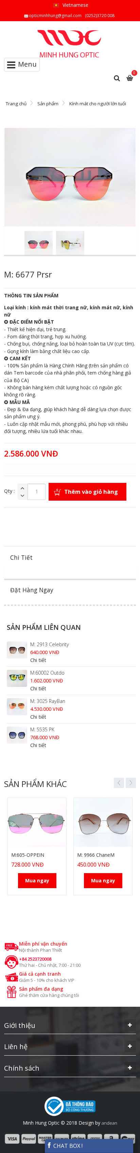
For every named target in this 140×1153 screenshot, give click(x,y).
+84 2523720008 (35, 959)
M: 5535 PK (42, 729)
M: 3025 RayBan (47, 701)
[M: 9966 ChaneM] (103, 822)
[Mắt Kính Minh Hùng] (70, 33)
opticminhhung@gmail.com (55, 15)
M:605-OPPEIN (27, 855)
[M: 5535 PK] (17, 735)
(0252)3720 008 (100, 15)
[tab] (70, 557)
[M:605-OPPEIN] (37, 822)
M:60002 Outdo (47, 672)
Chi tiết (38, 660)
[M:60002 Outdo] (17, 678)
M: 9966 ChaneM (96, 855)
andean (109, 1123)
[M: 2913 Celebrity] (17, 650)
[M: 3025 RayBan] (17, 706)
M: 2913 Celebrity (49, 644)
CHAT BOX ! (67, 1146)
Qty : (9, 491)
